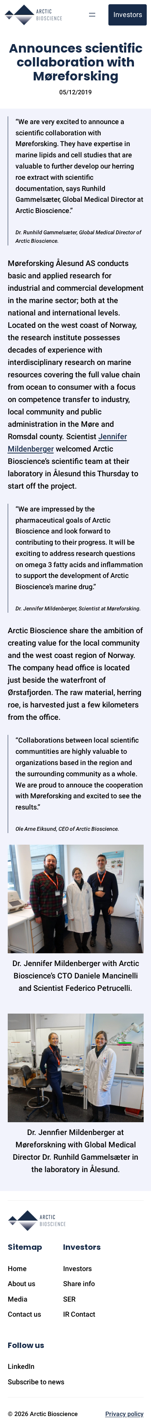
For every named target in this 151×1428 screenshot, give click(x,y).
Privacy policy (124, 1414)
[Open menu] (92, 14)
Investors (127, 14)
